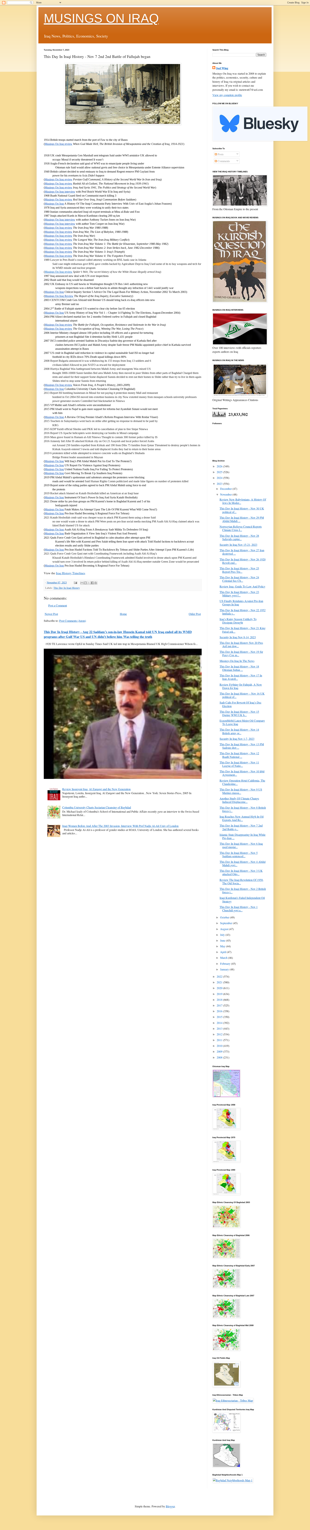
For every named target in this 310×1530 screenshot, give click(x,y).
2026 (220, 466)
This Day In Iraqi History (66, 588)
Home (123, 614)
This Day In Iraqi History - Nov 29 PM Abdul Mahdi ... (242, 519)
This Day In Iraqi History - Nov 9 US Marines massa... (241, 791)
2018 (220, 999)
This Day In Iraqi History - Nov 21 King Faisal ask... (243, 629)
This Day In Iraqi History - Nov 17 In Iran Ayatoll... (241, 677)
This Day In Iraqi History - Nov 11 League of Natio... (239, 764)
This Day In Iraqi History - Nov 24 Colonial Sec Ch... (239, 579)
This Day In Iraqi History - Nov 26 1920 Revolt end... (243, 561)
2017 (220, 1005)
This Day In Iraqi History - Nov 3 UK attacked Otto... (241, 872)
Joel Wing (222, 68)
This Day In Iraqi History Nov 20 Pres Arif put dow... (241, 644)
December (226, 489)
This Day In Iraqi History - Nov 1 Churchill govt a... (239, 908)
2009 (220, 1051)
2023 (220, 483)
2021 (220, 982)
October (225, 917)
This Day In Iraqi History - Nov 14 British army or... (239, 731)
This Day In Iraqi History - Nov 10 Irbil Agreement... (242, 773)
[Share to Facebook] (92, 583)
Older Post (195, 614)
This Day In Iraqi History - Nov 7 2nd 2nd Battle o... (241, 827)
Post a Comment (57, 605)
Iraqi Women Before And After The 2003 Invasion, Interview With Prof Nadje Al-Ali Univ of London (120, 826)
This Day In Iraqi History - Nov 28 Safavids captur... (239, 537)
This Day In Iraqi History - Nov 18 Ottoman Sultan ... (239, 668)
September (226, 923)
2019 (220, 994)
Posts (220, 154)
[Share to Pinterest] (95, 583)
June (223, 940)
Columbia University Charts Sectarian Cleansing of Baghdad (96, 807)
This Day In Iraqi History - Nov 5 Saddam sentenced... (239, 854)
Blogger (170, 1506)
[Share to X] (89, 583)
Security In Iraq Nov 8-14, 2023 (238, 637)
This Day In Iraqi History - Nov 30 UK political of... (242, 510)
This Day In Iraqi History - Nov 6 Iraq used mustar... (241, 845)
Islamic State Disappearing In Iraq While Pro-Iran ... (243, 836)
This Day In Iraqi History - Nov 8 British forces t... (243, 809)
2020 (220, 988)
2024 (220, 478)
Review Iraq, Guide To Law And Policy (242, 586)
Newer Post (51, 614)
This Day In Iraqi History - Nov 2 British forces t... (243, 890)
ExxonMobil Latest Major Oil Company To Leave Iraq (242, 722)
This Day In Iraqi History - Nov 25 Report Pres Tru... (239, 570)
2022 (220, 976)
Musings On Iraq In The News (237, 661)
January (225, 969)
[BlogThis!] (85, 583)
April (223, 952)
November (226, 494)
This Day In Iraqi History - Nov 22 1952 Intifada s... (243, 611)
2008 (220, 1057)
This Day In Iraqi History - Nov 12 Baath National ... (239, 754)
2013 (220, 1028)
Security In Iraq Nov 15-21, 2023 (238, 544)
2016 (220, 1011)
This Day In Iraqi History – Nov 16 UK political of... (242, 695)
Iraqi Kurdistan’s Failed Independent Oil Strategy (242, 899)
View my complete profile (227, 95)
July (223, 935)
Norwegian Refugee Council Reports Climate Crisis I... (241, 528)
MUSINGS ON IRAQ (101, 18)
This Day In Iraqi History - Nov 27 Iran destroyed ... (242, 551)
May (223, 946)
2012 (220, 1034)
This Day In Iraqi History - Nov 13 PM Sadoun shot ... (242, 745)
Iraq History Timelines (70, 573)
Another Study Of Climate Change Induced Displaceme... (239, 800)
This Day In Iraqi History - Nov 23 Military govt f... (239, 593)
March (224, 958)
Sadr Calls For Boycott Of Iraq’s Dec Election (240, 704)
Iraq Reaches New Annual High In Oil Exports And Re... (242, 818)
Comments (223, 161)
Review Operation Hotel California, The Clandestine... (242, 782)
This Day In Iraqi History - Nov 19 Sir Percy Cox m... (241, 653)
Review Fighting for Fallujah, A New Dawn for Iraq (241, 686)
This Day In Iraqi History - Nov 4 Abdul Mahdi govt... (243, 863)
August (224, 929)
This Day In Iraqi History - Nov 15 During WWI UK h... (239, 713)
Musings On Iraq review (58, 271)
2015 (220, 1017)
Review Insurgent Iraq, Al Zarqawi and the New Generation (96, 789)
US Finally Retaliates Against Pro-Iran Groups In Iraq (241, 602)
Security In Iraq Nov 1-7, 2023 (237, 739)
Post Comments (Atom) (72, 621)
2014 (220, 1023)
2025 (220, 472)
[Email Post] (75, 582)
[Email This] (82, 583)
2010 (220, 1046)
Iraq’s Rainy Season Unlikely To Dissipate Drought (238, 620)
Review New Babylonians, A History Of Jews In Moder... (243, 501)
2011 (220, 1040)
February (225, 963)
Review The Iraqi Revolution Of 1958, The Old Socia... (242, 881)
